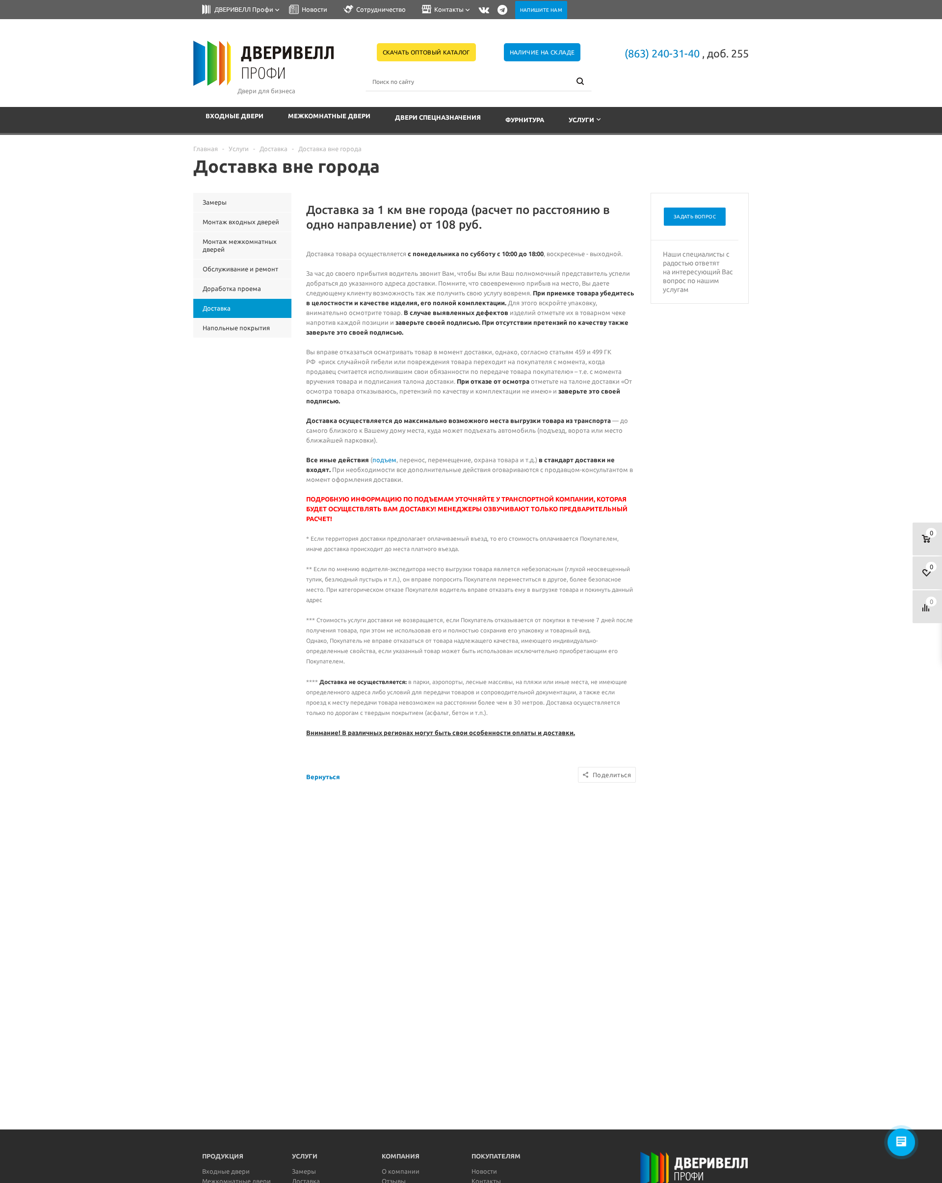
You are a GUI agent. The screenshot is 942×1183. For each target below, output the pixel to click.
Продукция (222, 1156)
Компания (400, 1156)
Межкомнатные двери (329, 115)
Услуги (581, 119)
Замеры (304, 1171)
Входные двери (234, 115)
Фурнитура (524, 119)
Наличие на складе (542, 52)
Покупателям (496, 1156)
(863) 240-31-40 (662, 53)
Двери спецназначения (438, 117)
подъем (384, 459)
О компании (400, 1171)
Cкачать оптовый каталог (426, 52)
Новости (484, 1171)
